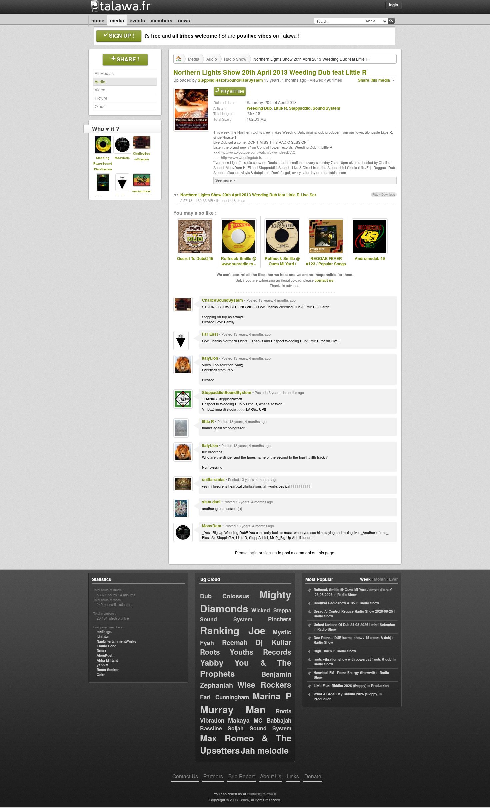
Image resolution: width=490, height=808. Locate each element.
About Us (270, 776)
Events (137, 20)
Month (380, 579)
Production (380, 685)
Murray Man (233, 709)
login (253, 552)
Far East (210, 334)
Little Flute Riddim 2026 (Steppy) (340, 685)
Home (97, 20)
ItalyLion (210, 358)
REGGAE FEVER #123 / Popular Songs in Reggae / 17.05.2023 (326, 267)
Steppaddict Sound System (314, 108)
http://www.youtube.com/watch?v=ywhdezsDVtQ (257, 152)
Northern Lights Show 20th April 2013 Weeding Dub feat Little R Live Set (248, 195)
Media (117, 20)
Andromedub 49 (370, 258)
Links (293, 776)
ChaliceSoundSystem (222, 300)
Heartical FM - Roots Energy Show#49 (344, 672)
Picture (101, 98)
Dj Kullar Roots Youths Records (245, 647)
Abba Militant (107, 660)
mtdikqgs (104, 631)
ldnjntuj (103, 636)
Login (393, 5)
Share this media (374, 80)
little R (208, 421)
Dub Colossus (224, 596)
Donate (312, 776)
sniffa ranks (213, 479)
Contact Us (185, 776)
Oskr (101, 674)
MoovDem (122, 158)
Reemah (235, 642)
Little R (280, 108)
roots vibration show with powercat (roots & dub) (353, 659)
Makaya (239, 720)
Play (375, 194)
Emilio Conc (106, 646)
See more (223, 180)
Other (100, 106)
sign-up (270, 552)
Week (365, 579)
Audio (100, 81)
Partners (213, 776)
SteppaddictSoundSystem (226, 392)
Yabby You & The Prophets (245, 668)
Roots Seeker (108, 669)
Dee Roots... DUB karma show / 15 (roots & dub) (352, 637)
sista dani (211, 502)
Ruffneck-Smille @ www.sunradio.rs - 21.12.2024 (238, 264)
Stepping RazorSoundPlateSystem (102, 163)
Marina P (272, 696)
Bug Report (241, 776)
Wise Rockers (264, 684)
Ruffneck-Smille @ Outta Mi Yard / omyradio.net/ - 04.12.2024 (282, 267)
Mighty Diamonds (245, 601)
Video (100, 89)
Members (161, 20)
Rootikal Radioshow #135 (334, 603)
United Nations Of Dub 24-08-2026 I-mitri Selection (354, 624)
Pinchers (279, 619)
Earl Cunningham (224, 697)
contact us (324, 280)
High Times (323, 651)
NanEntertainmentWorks (116, 641)
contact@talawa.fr (261, 793)
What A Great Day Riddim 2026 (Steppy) (346, 694)
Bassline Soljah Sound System (245, 728)
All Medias (104, 73)
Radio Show (235, 59)
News (184, 20)
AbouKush (105, 655)
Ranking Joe (233, 630)
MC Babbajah (272, 720)
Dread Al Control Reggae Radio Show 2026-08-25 (353, 611)
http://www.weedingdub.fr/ (241, 157)
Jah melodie (265, 750)
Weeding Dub (259, 108)
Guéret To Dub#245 (195, 258)
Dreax (101, 650)
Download (388, 194)
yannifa (103, 665)
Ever (393, 579)
